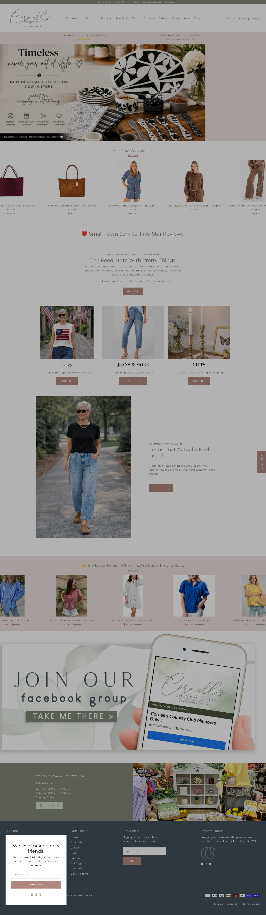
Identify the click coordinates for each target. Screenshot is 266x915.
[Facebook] (32, 895)
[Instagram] (36, 895)
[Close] (63, 838)
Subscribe (36, 884)
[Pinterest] (40, 895)
